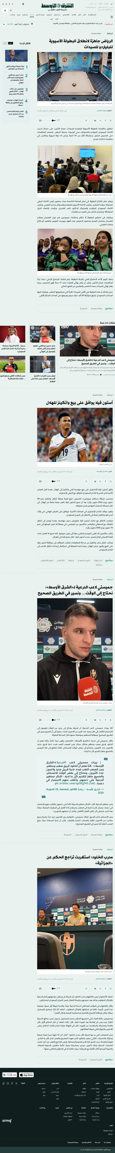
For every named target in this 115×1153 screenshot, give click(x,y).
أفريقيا (97, 1099)
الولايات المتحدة (95, 1089)
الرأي (79, 15)
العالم (84, 15)
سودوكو (110, 1134)
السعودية (83, 308)
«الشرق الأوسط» (102, 471)
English (106, 4)
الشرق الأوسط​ (92, 15)
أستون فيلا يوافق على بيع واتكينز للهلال (79, 403)
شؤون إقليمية (109, 1102)
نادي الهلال (98, 560)
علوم (44, 1092)
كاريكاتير (83, 1092)
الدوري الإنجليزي (47, 560)
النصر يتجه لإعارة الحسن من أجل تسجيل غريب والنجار (15, 114)
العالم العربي (110, 1089)
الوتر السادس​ (55, 1092)
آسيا (98, 1095)
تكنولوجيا (49, 15)
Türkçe (100, 4)
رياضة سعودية (96, 33)
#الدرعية (61, 763)
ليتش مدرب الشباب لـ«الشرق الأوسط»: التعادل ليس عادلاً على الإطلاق (43, 379)
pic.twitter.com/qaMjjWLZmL (75, 783)
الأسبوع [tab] (5, 43)
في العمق (25, 15)
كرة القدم (61, 560)
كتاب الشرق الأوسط (80, 1095)
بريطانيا (99, 564)
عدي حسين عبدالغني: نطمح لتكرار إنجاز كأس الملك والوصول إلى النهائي (15, 79)
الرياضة (32, 15)
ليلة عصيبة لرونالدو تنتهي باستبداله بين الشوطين (15, 67)
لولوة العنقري (101, 110)
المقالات (84, 1089)
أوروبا (97, 1092)
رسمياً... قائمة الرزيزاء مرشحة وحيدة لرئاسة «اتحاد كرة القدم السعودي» (13, 349)
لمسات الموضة (95, 1120)
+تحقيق (70, 1120)
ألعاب (56, 19)
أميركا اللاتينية (95, 1102)
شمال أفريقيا (107, 1095)
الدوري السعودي (84, 560)
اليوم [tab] (10, 43)
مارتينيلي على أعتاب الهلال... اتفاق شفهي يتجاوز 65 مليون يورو (16, 91)
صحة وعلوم (57, 15)
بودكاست (12, 15)
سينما (57, 1095)
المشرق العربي (107, 1099)
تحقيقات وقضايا (67, 1116)
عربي (112, 4)
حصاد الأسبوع (68, 1113)
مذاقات (97, 1113)
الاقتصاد (74, 15)
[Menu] (112, 17)
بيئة (44, 1095)
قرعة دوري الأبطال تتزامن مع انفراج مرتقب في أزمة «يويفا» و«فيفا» (79, 24)
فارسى (91, 4)
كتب (57, 1089)
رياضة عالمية (83, 1120)
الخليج (109, 1092)
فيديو (18, 15)
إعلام (57, 1099)
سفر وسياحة (95, 1116)
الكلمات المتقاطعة (108, 1131)
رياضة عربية (82, 1116)
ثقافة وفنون (66, 15)
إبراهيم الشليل (100, 710)
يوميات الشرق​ (40, 15)
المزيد (51, 19)
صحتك (43, 1089)
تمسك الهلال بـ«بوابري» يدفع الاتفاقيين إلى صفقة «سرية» (14, 102)
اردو (96, 4)
